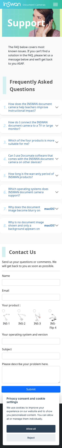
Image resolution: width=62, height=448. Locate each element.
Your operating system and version (25, 334)
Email (5, 290)
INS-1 (6, 323)
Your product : (11, 305)
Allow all (31, 428)
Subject (7, 349)
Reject (31, 437)
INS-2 (21, 323)
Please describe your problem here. (25, 364)
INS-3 (37, 323)
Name (6, 276)
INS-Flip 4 (53, 326)
